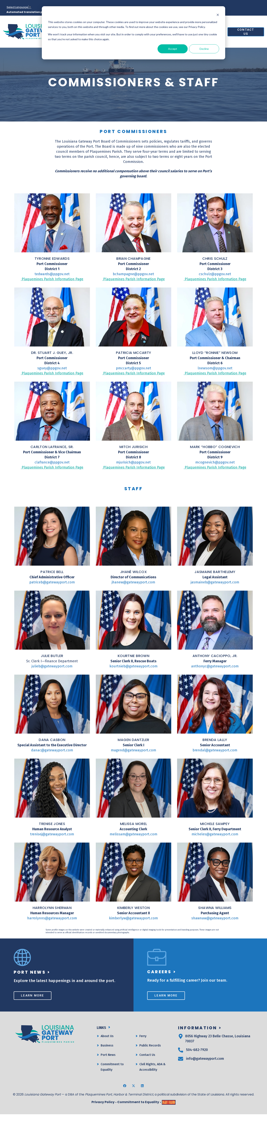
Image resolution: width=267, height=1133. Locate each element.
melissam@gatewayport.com (133, 834)
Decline (204, 48)
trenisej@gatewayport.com (52, 834)
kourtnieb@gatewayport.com (133, 666)
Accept (172, 48)
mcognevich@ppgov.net (215, 462)
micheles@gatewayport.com (215, 834)
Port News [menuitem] (108, 1055)
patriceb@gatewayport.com (52, 582)
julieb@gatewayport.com (52, 666)
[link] (28, 31)
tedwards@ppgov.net (52, 274)
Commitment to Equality (138, 1102)
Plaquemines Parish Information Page (52, 279)
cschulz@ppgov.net (215, 274)
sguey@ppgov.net (52, 368)
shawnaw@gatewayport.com (214, 918)
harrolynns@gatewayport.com (52, 918)
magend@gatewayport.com (133, 750)
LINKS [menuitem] (101, 1028)
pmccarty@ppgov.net (133, 368)
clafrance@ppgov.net (52, 462)
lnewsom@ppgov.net (215, 368)
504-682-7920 (197, 1050)
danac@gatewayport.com (52, 750)
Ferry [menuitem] (142, 1036)
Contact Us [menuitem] (147, 1055)
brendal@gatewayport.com (215, 750)
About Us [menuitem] (107, 1036)
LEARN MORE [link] (32, 995)
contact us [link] (245, 32)
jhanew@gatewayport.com (133, 582)
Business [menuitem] (107, 1045)
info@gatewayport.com (205, 1058)
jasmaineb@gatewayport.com (215, 582)
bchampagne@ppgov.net (133, 274)
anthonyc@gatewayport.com (215, 666)
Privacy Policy (103, 1102)
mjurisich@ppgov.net (133, 462)
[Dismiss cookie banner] (217, 14)
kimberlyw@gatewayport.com (133, 918)
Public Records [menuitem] (150, 1045)
